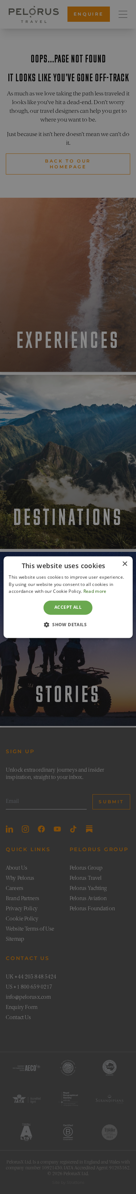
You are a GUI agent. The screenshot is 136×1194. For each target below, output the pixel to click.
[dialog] (67, 597)
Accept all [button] (68, 607)
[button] (68, 624)
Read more (95, 591)
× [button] (124, 564)
